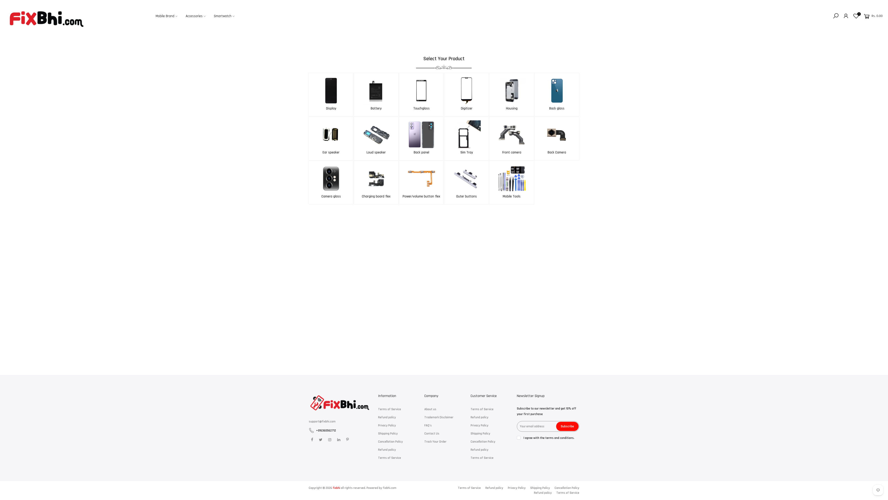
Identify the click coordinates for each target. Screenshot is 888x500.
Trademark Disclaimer (438, 417)
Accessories (194, 16)
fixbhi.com (389, 488)
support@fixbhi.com (322, 421)
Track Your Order (435, 442)
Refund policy (387, 417)
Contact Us (431, 433)
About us (430, 409)
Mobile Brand (165, 16)
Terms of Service (389, 409)
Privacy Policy (387, 425)
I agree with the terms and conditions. (548, 438)
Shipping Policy (388, 433)
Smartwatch (222, 16)
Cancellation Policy (390, 442)
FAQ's (428, 425)
